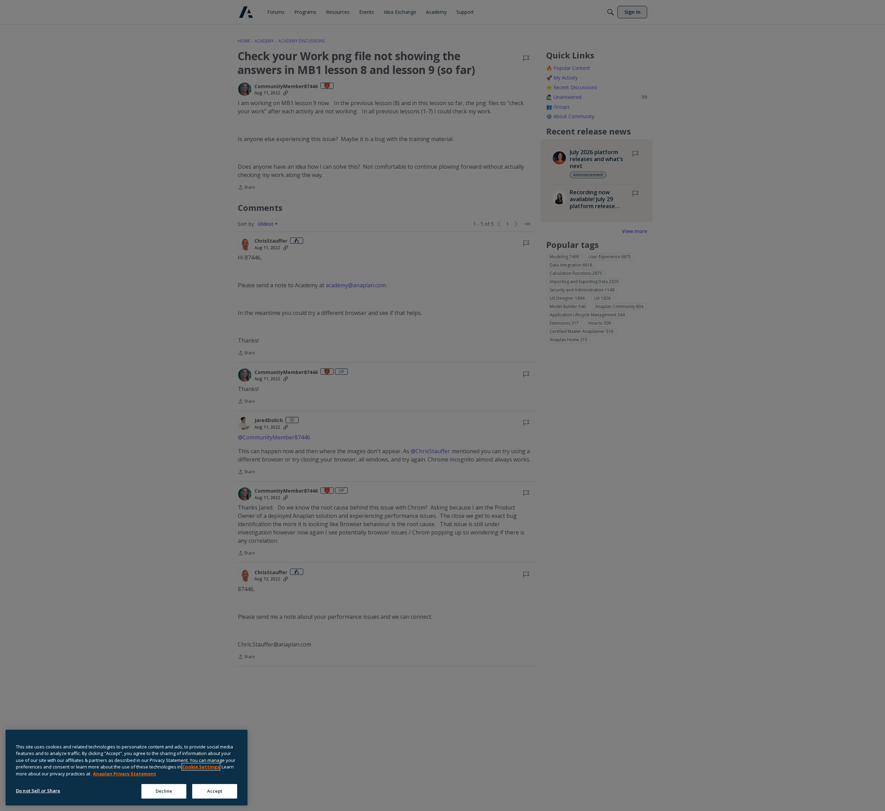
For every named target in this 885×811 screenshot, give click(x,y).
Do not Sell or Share (38, 790)
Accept (215, 791)
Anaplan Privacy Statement (124, 774)
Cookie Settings (201, 767)
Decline (164, 791)
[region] (127, 767)
